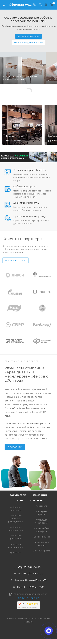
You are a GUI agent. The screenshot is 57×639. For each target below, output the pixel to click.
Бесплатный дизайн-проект (28, 43)
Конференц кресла (42, 513)
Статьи (18, 500)
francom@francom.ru (30, 573)
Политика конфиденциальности (31, 594)
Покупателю (17, 495)
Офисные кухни (41, 537)
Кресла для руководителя (15, 545)
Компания (40, 495)
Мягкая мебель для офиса (41, 529)
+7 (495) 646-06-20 (29, 567)
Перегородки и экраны (41, 543)
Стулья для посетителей (41, 521)
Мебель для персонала (15, 508)
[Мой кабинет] (46, 4)
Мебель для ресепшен (15, 537)
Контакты (36, 500)
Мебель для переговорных (15, 528)
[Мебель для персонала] (22, 125)
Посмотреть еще (15, 260)
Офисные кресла (41, 550)
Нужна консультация (28, 36)
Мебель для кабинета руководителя (15, 518)
